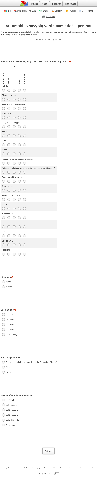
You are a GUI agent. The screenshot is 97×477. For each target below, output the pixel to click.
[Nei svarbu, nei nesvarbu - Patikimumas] (14, 217)
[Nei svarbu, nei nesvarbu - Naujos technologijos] (14, 126)
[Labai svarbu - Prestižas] (24, 253)
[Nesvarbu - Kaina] (8, 153)
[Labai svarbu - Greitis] (24, 235)
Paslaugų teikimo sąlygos (32, 468)
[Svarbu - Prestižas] (19, 253)
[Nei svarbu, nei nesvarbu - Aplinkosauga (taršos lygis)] (14, 108)
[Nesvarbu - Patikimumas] (8, 217)
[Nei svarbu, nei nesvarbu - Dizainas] (14, 144)
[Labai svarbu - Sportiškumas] (24, 244)
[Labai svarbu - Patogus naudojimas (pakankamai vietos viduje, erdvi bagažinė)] (24, 172)
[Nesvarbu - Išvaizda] (8, 208)
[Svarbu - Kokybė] (19, 90)
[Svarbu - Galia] (19, 226)
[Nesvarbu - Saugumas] (8, 117)
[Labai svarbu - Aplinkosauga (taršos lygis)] (24, 108)
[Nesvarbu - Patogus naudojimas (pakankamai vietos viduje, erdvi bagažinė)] (8, 172)
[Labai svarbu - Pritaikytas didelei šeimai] (24, 181)
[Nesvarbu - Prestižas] (8, 253)
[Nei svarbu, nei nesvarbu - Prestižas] (14, 253)
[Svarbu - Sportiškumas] (19, 244)
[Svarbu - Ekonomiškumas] (19, 99)
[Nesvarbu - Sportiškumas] (8, 244)
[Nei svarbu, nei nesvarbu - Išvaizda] (14, 208)
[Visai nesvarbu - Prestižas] (3, 253)
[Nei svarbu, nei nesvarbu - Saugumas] (14, 117)
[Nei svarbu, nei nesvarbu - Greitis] (14, 235)
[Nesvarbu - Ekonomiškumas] (8, 99)
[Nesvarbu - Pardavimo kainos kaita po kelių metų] (8, 163)
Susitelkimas (87, 11)
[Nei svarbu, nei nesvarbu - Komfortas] (14, 135)
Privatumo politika (50, 468)
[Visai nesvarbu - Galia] (3, 226)
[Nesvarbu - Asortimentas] (8, 190)
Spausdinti (50, 17)
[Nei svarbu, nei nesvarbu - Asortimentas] (14, 190)
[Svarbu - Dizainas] (19, 144)
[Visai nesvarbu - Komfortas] (3, 135)
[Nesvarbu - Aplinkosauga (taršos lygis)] (8, 108)
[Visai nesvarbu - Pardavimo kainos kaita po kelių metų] (3, 163)
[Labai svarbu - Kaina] (24, 153)
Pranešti (72, 11)
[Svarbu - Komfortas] (19, 135)
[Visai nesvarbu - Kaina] (3, 153)
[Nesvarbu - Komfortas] (8, 135)
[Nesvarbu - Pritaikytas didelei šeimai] (8, 181)
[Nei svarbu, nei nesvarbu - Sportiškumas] (14, 244)
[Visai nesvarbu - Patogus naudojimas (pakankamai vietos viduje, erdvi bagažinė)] (3, 172)
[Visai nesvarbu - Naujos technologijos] (3, 126)
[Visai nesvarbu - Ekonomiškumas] (3, 99)
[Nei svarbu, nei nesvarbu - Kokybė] (14, 90)
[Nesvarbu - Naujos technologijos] (8, 126)
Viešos (45, 4)
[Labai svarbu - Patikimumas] (24, 217)
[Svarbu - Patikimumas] (19, 217)
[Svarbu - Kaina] (19, 153)
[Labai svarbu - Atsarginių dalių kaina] (24, 199)
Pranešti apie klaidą (66, 468)
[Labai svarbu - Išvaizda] (24, 208)
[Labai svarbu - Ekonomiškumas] (24, 99)
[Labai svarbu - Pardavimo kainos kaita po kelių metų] (24, 163)
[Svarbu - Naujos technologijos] (19, 126)
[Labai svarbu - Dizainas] (24, 144)
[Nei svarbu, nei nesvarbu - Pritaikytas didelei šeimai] (14, 181)
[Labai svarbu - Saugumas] (24, 117)
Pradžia (34, 4)
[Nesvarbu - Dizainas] (8, 144)
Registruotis (70, 4)
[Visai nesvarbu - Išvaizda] (3, 208)
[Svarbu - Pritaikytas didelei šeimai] (19, 181)
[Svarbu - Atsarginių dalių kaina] (19, 199)
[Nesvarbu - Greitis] (8, 235)
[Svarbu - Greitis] (19, 235)
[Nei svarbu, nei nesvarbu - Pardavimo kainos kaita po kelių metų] (14, 163)
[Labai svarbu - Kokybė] (24, 90)
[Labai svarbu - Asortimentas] (24, 190)
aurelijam (58, 11)
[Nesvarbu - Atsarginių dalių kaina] (8, 199)
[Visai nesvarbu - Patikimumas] (3, 217)
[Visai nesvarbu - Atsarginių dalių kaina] (3, 199)
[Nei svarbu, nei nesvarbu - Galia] (14, 226)
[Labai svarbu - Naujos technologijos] (24, 126)
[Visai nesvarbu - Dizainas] (3, 144)
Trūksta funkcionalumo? (84, 468)
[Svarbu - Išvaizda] (19, 208)
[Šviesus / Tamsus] (57, 474)
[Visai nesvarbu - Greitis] (3, 235)
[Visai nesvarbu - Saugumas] (3, 117)
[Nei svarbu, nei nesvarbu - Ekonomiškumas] (14, 99)
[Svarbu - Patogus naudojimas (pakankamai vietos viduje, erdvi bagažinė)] (19, 172)
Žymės (45, 11)
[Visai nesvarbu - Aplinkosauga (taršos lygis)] (3, 108)
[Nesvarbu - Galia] (8, 226)
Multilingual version (14, 468)
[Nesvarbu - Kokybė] (8, 90)
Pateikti (48, 451)
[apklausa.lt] (24, 3)
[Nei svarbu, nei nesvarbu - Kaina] (14, 153)
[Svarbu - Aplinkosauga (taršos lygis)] (19, 108)
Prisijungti (56, 4)
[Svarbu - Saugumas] (19, 117)
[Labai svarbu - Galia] (24, 226)
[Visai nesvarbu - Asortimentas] (3, 190)
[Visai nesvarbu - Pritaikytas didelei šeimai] (3, 181)
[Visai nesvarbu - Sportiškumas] (3, 244)
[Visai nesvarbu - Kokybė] (3, 90)
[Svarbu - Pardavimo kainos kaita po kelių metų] (19, 163)
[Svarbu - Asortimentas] (19, 190)
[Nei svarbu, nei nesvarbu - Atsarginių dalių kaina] (14, 199)
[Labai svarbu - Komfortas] (24, 135)
